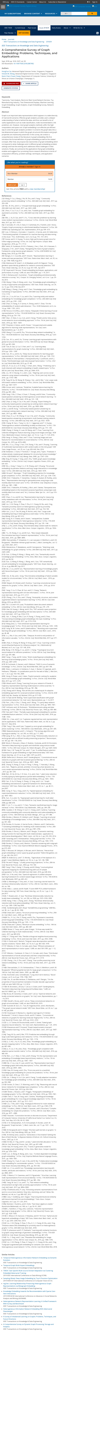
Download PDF (12, 83)
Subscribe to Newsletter (57, 2)
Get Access (24, 33)
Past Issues (32, 28)
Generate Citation (11, 88)
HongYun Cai (6, 71)
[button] (88, 2)
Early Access (56, 28)
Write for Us (78, 28)
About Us (42, 2)
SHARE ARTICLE (30, 83)
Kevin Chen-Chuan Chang (11, 76)
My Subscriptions (13, 14)
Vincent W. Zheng (8, 74)
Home (4, 39)
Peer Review (9, 33)
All (66, 13)
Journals (11, 39)
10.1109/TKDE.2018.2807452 (23, 64)
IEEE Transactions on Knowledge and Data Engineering (24, 42)
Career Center (32, 2)
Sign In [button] (94, 2)
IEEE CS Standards (17, 2)
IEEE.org (6, 2)
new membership (37, 189)
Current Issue (20, 28)
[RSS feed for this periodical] (97, 32)
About (66, 28)
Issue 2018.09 (44, 28)
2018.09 (49, 42)
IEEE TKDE (8, 28)
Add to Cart (12, 185)
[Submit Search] (92, 13)
